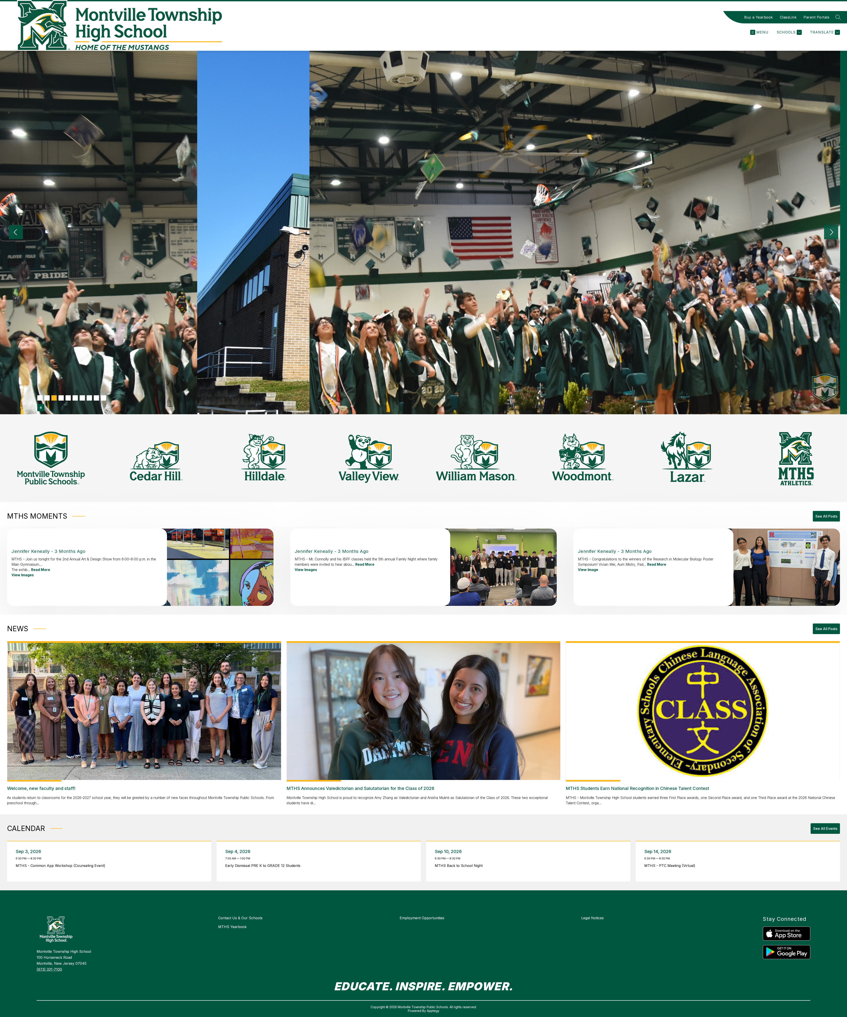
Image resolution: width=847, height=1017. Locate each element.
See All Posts (826, 516)
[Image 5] (68, 398)
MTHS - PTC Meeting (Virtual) (670, 865)
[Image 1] (40, 398)
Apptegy (433, 1011)
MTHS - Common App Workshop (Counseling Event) (61, 865)
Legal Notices (592, 918)
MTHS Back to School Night (460, 865)
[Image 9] (96, 398)
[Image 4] (61, 398)
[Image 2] (47, 398)
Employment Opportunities (422, 918)
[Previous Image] (16, 232)
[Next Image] (831, 232)
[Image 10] (103, 398)
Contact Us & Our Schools (240, 918)
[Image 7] (82, 398)
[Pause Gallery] (40, 407)
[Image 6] (75, 398)
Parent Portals (816, 17)
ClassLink (788, 17)
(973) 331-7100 (49, 969)
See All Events (825, 828)
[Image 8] (89, 398)
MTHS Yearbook (232, 927)
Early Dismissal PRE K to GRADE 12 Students (264, 865)
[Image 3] (54, 398)
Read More (40, 569)
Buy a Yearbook (758, 17)
